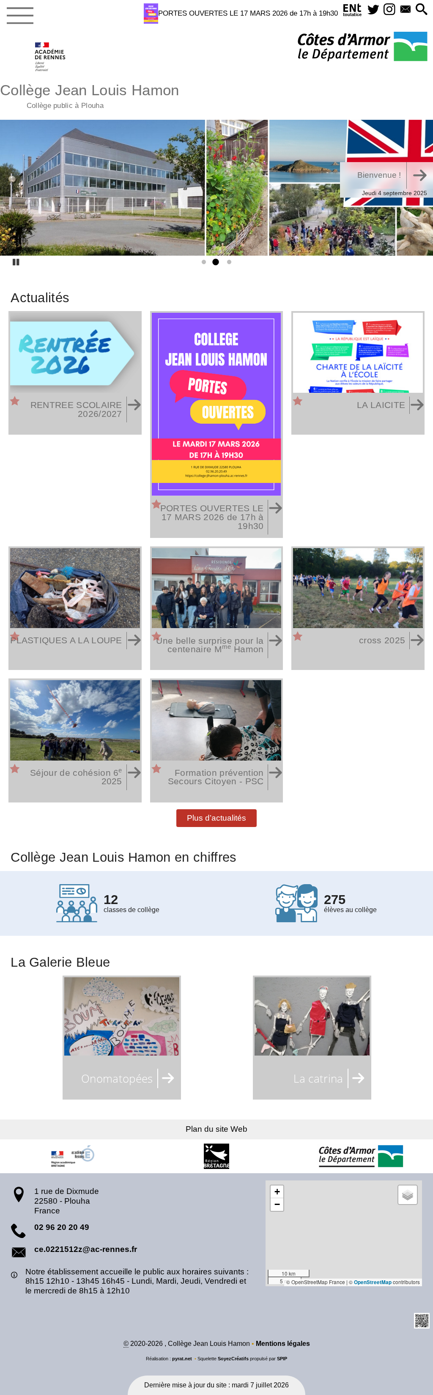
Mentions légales (283, 1343)
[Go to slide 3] (227, 262)
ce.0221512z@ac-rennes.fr (85, 1249)
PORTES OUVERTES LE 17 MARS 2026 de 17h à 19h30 (248, 13)
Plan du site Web (216, 1129)
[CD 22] (360, 1156)
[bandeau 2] (216, 188)
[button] (422, 10)
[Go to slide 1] (202, 262)
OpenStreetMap (373, 1282)
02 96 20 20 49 (61, 1227)
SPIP (282, 1358)
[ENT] (352, 11)
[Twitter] (373, 10)
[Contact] (405, 10)
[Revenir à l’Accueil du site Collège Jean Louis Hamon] (50, 56)
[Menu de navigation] (20, 16)
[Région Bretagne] (216, 1156)
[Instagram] (389, 10)
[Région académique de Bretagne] (72, 1156)
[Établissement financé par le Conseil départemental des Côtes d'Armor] (363, 47)
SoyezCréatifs (233, 1358)
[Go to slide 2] (215, 262)
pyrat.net (182, 1358)
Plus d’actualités (216, 817)
